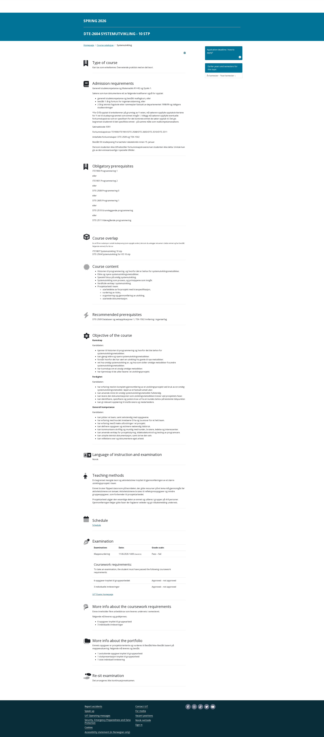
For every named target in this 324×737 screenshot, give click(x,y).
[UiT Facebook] (188, 706)
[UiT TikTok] (200, 706)
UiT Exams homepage (102, 594)
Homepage (89, 45)
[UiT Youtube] (213, 706)
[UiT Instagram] (194, 706)
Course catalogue (105, 45)
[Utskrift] (185, 52)
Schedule (96, 525)
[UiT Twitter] (206, 706)
